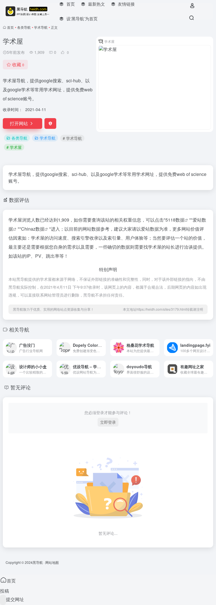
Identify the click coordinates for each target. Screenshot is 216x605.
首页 (10, 27)
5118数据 (174, 220)
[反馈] (50, 123)
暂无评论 (20, 387)
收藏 (18, 64)
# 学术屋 (14, 147)
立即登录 (108, 422)
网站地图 (52, 562)
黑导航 (38, 562)
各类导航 (24, 27)
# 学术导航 (72, 138)
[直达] (49, 347)
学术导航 (41, 27)
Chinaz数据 (32, 229)
